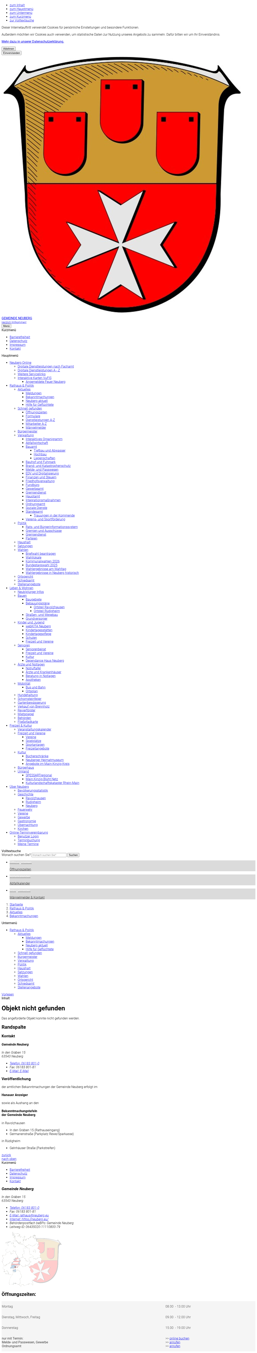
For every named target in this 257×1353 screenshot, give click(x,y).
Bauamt (31, 447)
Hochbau (40, 454)
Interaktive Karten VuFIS (34, 378)
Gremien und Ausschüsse (44, 531)
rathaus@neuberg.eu (29, 1215)
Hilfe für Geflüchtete (40, 405)
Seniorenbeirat (36, 649)
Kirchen (23, 829)
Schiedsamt (26, 580)
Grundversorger (36, 619)
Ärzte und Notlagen (31, 664)
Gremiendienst (36, 492)
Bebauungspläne (38, 603)
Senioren (24, 645)
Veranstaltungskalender (34, 729)
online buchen (179, 1338)
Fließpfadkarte (28, 722)
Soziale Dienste (36, 508)
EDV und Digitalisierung (42, 473)
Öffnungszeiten (36, 412)
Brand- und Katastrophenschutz (48, 466)
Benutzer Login (28, 836)
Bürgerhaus (26, 767)
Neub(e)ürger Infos (31, 592)
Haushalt (24, 542)
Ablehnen (8, 48)
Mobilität (24, 683)
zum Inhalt (17, 5)
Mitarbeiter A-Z (36, 424)
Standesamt (34, 512)
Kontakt (15, 348)
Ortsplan (32, 691)
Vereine (31, 737)
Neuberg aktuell (37, 401)
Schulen (31, 638)
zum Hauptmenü (21, 9)
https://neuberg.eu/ (29, 1219)
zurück (6, 1155)
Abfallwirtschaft (37, 443)
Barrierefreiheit (20, 337)
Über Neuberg (19, 787)
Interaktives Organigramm (44, 439)
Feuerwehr (25, 810)
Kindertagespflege (38, 634)
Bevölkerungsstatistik (33, 790)
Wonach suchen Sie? (16, 855)
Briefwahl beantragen (41, 554)
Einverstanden (11, 52)
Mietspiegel (26, 714)
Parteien (31, 538)
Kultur (30, 657)
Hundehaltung (28, 695)
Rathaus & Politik (22, 385)
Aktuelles (24, 389)
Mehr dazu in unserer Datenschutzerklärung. (33, 41)
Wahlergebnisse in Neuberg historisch (52, 573)
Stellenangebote (29, 584)
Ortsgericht (25, 576)
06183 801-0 (24, 1063)
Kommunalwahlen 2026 (43, 561)
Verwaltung (26, 435)
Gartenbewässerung (32, 703)
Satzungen (25, 546)
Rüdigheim (33, 802)
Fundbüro (32, 485)
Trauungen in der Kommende (54, 515)
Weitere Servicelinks (32, 374)
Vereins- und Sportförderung (45, 519)
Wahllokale (33, 557)
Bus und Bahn (36, 687)
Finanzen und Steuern (41, 477)
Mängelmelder (36, 427)
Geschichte (25, 794)
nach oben (9, 1159)
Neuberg (32, 806)
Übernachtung (28, 825)
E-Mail (19, 1071)
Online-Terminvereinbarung (29, 832)
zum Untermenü (21, 13)
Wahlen (23, 550)
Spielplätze (33, 741)
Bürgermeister (27, 431)
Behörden (24, 718)
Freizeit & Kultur (21, 725)
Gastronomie (27, 821)
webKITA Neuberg (38, 626)
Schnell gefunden (30, 408)
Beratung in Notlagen (41, 676)
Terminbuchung (29, 840)
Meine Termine (28, 844)
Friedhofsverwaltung (40, 481)
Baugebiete (34, 599)
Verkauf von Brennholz (34, 706)
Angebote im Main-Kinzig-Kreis (47, 764)
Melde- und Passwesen (42, 470)
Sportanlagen (35, 745)
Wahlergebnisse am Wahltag (46, 569)
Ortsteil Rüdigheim (47, 611)
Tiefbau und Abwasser (49, 450)
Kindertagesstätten (39, 630)
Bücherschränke (37, 756)
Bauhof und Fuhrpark (41, 462)
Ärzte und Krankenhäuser (43, 672)
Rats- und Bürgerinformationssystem (52, 527)
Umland (23, 771)
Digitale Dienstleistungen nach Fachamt (46, 366)
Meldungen (34, 393)
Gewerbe (24, 817)
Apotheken (33, 680)
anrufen (174, 1342)
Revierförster (26, 710)
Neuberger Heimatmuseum (45, 760)
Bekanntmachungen (40, 397)
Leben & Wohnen (21, 588)
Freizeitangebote (37, 748)
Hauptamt (33, 496)
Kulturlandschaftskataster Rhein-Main (52, 783)
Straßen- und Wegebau (42, 615)
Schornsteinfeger (29, 699)
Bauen (22, 596)
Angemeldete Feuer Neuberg (45, 382)
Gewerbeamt (35, 489)
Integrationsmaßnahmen (43, 500)
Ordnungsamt (35, 504)
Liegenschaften (44, 458)
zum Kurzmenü (20, 16)
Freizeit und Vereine (39, 641)
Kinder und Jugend (31, 622)
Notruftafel (33, 668)
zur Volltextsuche (22, 20)
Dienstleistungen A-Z (40, 420)
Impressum (17, 345)
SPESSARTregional (39, 775)
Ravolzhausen (36, 798)
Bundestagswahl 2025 (41, 565)
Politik (22, 523)
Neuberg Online (20, 363)
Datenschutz (18, 341)
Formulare (33, 416)
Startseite (16, 904)
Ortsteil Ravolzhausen (49, 607)
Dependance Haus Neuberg (45, 661)
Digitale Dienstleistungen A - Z (39, 370)
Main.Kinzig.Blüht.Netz (42, 779)
